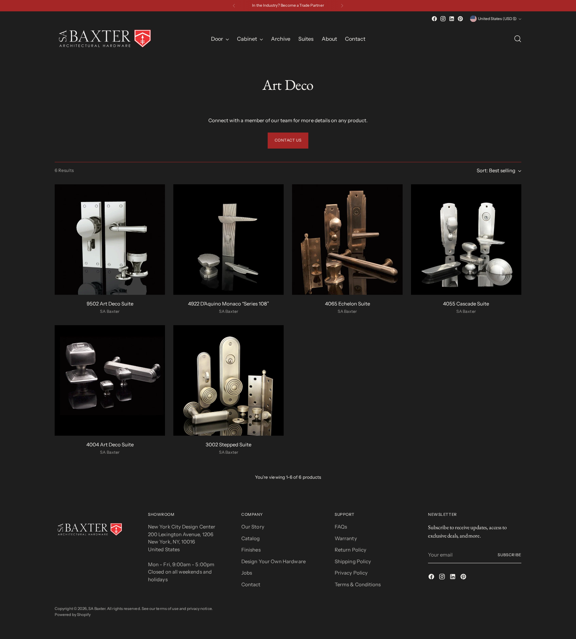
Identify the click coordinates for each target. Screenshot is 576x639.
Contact (251, 584)
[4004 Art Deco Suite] (110, 380)
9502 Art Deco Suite (110, 303)
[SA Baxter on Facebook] (434, 19)
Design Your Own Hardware (273, 561)
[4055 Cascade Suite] (466, 239)
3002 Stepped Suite (228, 444)
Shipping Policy (353, 561)
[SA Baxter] (105, 39)
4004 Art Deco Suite (110, 444)
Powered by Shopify (73, 614)
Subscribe (509, 555)
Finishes (251, 550)
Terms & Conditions (358, 584)
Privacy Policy (351, 573)
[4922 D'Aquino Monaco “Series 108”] (228, 239)
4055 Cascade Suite (466, 303)
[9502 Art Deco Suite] (110, 239)
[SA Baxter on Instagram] (443, 19)
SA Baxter (96, 608)
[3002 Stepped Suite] (228, 380)
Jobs (246, 573)
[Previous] (234, 5)
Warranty (346, 538)
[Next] (342, 5)
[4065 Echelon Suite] (347, 239)
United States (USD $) (497, 18)
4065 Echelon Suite (347, 303)
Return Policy (350, 550)
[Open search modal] (517, 38)
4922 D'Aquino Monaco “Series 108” (228, 303)
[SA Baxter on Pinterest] (460, 19)
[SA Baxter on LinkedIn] (452, 19)
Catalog (250, 538)
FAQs (341, 526)
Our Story (252, 526)
